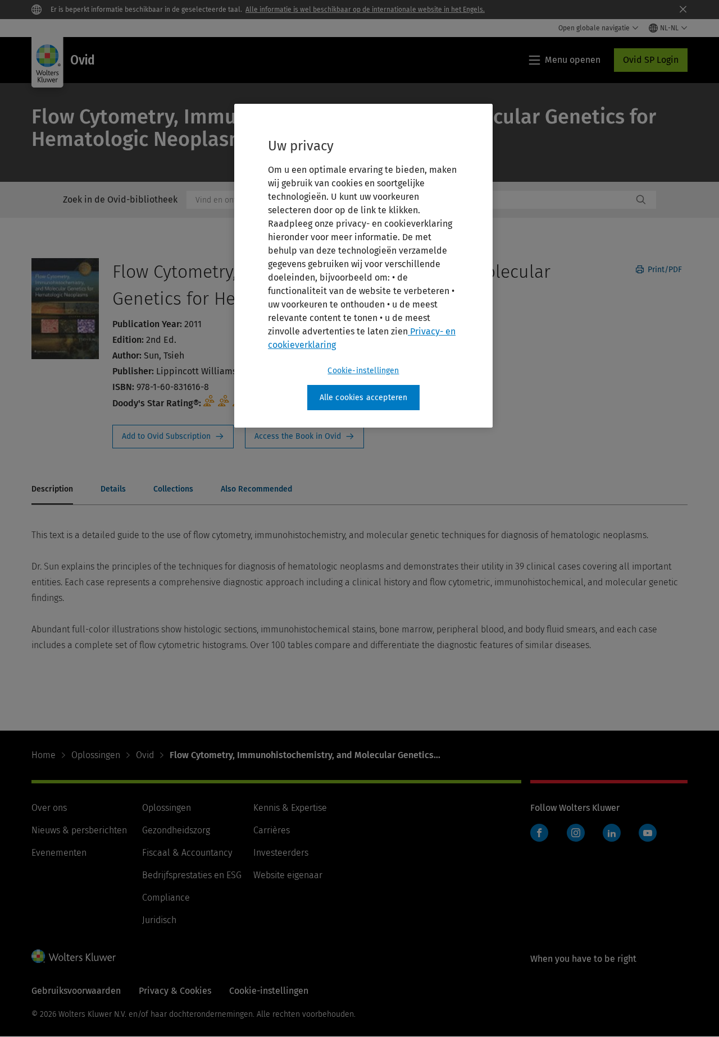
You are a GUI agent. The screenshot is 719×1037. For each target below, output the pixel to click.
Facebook (539, 833)
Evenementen (59, 852)
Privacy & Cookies (175, 990)
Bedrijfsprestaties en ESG (192, 875)
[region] (363, 266)
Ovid (145, 755)
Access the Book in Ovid (304, 436)
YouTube (648, 833)
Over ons (49, 807)
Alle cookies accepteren (364, 397)
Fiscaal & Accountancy (187, 852)
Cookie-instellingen (363, 370)
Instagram (576, 833)
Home (43, 755)
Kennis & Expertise (290, 807)
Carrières (271, 830)
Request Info (173, 436)
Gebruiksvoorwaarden (76, 990)
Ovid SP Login (651, 59)
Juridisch (159, 920)
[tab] (52, 489)
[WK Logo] (73, 956)
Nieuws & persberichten (79, 830)
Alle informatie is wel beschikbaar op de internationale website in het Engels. (365, 9)
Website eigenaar (287, 875)
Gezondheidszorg (176, 830)
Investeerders (280, 852)
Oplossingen (95, 755)
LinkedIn (612, 833)
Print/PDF (663, 269)
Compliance (166, 897)
